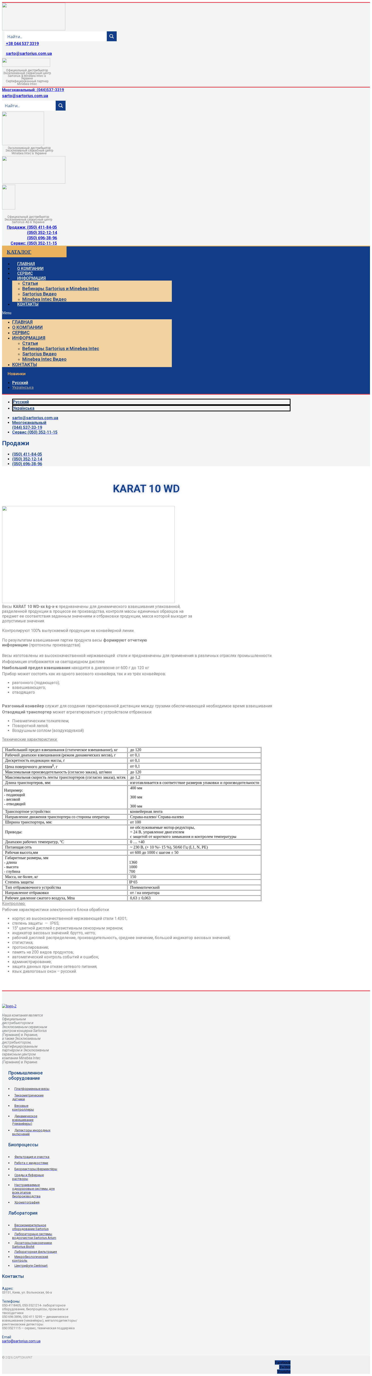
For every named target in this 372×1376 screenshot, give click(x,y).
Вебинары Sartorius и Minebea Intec (60, 288)
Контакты (27, 304)
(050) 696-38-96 (42, 238)
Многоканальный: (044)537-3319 (33, 90)
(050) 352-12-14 (42, 232)
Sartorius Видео (39, 294)
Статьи (30, 283)
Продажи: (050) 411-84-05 (32, 227)
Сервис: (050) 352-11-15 (34, 243)
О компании (27, 327)
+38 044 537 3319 (22, 43)
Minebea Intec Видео (44, 299)
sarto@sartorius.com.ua (29, 53)
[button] (87, 313)
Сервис (21, 332)
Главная (22, 322)
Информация (31, 278)
